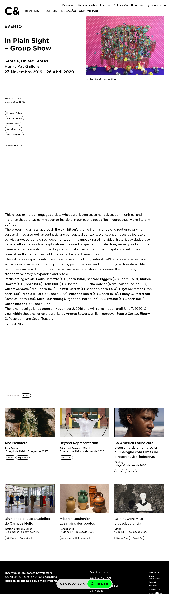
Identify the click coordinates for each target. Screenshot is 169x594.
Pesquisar (68, 5)
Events (26, 395)
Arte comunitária (14, 118)
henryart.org (14, 323)
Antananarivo (67, 538)
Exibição (131, 471)
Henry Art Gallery (14, 113)
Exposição (23, 457)
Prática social (12, 124)
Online (119, 471)
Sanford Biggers (14, 134)
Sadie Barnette (13, 129)
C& (12, 10)
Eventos (105, 5)
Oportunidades (87, 5)
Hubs (134, 5)
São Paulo (11, 538)
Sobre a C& (121, 5)
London (10, 457)
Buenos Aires (122, 538)
